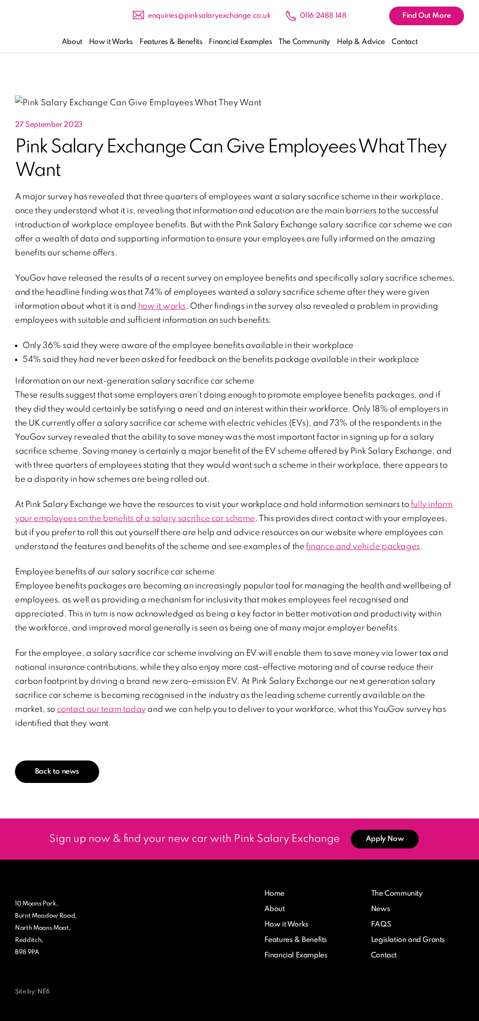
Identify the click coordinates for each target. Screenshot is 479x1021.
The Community (304, 42)
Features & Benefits (170, 42)
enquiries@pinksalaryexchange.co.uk (209, 16)
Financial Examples (240, 42)
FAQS (381, 924)
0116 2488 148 (323, 16)
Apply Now (385, 839)
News (380, 909)
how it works (162, 306)
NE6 (43, 992)
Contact (404, 42)
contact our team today (101, 709)
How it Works (111, 42)
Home (274, 894)
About (72, 42)
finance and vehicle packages (363, 547)
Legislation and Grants (408, 940)
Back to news (57, 771)
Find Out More (426, 16)
